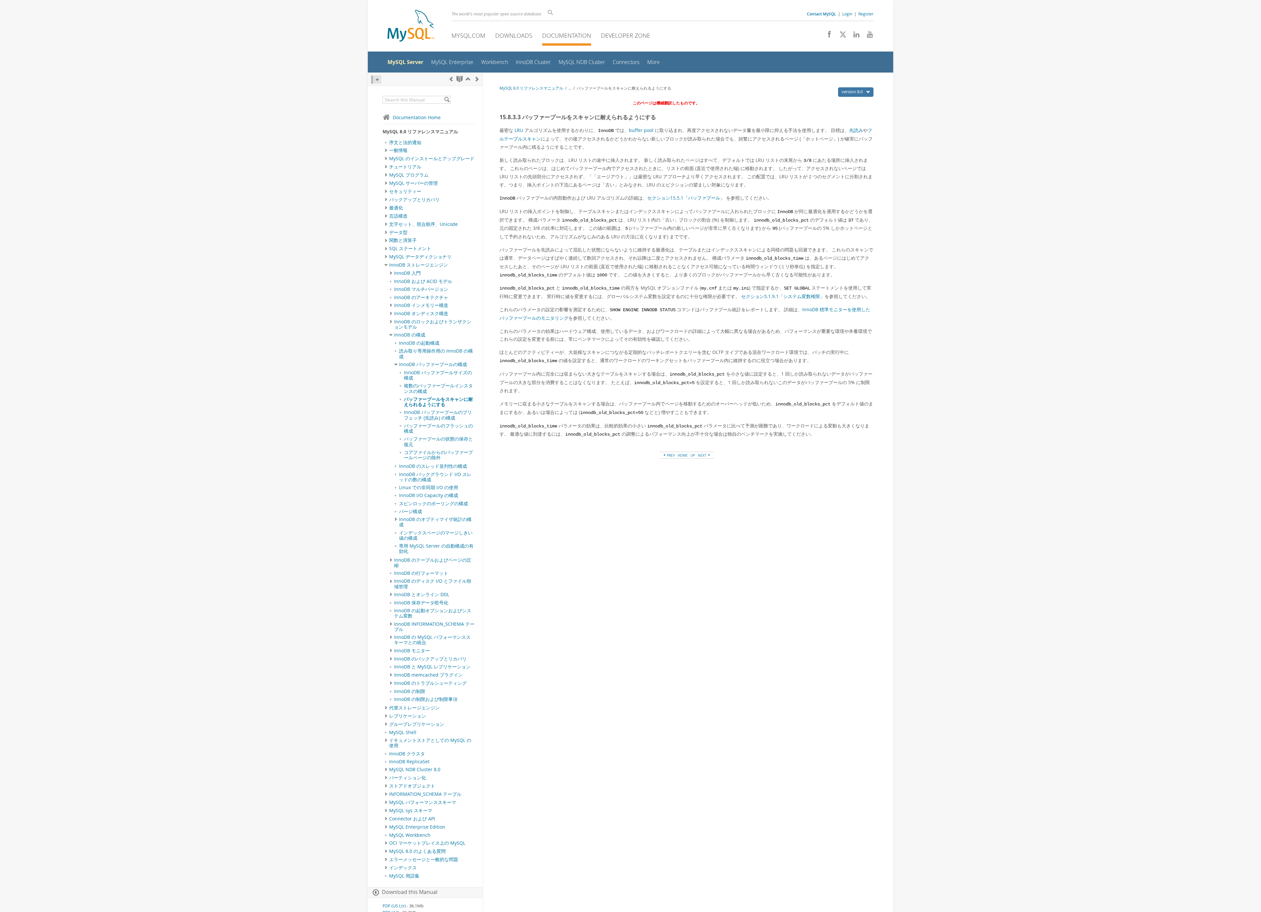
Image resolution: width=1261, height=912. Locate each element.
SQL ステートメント (410, 248)
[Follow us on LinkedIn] (854, 36)
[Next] (477, 79)
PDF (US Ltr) (394, 906)
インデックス (403, 868)
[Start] (459, 79)
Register (866, 13)
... (569, 88)
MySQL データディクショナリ (420, 257)
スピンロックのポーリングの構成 (433, 504)
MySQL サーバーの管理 (413, 183)
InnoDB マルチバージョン (421, 289)
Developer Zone (625, 35)
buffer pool (641, 130)
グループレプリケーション (416, 724)
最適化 (396, 208)
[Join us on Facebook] (827, 36)
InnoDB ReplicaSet (409, 762)
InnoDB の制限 (409, 691)
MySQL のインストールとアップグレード (432, 159)
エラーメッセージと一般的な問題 (423, 859)
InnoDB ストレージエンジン (418, 265)
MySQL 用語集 (404, 876)
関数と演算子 (403, 240)
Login (847, 13)
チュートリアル (405, 167)
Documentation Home (417, 117)
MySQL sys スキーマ (410, 811)
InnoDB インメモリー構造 (421, 305)
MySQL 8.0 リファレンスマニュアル (531, 88)
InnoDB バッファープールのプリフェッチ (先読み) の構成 (438, 415)
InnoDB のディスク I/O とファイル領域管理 (432, 583)
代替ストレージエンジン (414, 708)
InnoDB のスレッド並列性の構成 (433, 466)
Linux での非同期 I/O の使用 (428, 487)
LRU (519, 130)
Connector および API (412, 819)
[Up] (468, 79)
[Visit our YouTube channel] (867, 36)
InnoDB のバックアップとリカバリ (430, 659)
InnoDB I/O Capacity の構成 (428, 495)
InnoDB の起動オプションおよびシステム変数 (432, 613)
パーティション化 (407, 778)
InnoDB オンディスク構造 (421, 313)
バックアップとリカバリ (414, 200)
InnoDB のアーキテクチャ (421, 297)
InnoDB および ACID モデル (423, 281)
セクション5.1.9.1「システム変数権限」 (783, 296)
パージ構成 (410, 511)
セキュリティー (405, 191)
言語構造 (398, 216)
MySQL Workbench (410, 835)
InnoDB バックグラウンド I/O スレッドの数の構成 (435, 477)
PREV (670, 455)
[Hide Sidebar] (376, 80)
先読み (856, 130)
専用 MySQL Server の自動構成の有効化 (436, 548)
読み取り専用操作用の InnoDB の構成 (436, 353)
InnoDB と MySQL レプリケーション (432, 667)
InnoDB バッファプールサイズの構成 (438, 375)
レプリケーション (407, 716)
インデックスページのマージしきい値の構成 (436, 535)
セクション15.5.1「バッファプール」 (686, 198)
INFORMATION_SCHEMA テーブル (425, 794)
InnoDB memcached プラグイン (428, 675)
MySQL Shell (402, 732)
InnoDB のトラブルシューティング (430, 683)
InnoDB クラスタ (407, 754)
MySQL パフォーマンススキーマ (422, 802)
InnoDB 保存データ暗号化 (421, 603)
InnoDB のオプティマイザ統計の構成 (435, 522)
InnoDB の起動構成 (419, 343)
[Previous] (451, 79)
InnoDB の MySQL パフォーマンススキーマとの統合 (432, 639)
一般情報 (398, 150)
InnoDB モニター (412, 651)
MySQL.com (468, 35)
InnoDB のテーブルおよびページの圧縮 (432, 562)
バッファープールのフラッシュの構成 (438, 428)
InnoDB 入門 (407, 273)
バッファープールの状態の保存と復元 (438, 441)
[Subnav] (386, 150)
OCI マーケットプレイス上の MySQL (427, 843)
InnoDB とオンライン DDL (421, 594)
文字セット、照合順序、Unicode (423, 224)
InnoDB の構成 (409, 335)
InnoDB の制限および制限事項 (425, 699)
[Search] (446, 99)
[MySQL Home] (410, 26)
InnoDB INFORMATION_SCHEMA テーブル (434, 626)
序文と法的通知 (405, 142)
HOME (683, 455)
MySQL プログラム (409, 175)
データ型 (398, 232)
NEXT (702, 455)
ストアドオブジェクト (412, 786)
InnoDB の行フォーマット (421, 573)
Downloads (513, 35)
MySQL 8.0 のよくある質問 (417, 851)
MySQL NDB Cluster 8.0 (414, 769)
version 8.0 (853, 92)
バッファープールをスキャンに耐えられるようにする (438, 401)
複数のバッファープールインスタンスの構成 (438, 388)
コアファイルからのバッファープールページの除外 (438, 455)
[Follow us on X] (840, 36)
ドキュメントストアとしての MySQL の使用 (430, 743)
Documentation (566, 35)
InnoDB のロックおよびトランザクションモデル (432, 324)
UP (693, 455)
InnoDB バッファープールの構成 (433, 364)
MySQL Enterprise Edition (417, 827)
